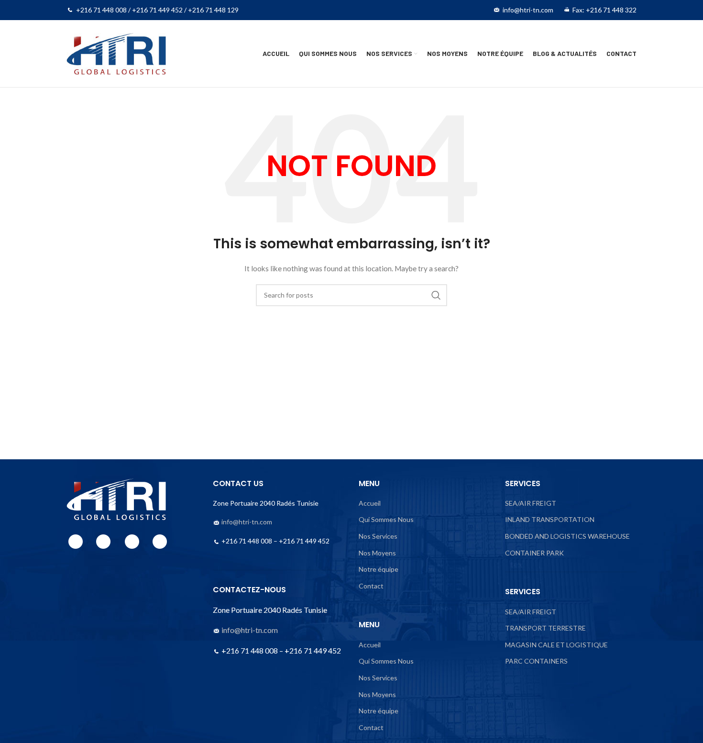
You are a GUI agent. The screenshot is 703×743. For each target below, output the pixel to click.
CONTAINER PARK (534, 553)
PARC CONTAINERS (536, 661)
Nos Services (378, 536)
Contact (371, 586)
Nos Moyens (377, 553)
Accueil (370, 503)
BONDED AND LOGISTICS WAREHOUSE (567, 536)
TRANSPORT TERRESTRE (545, 628)
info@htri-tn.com (246, 522)
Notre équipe (378, 569)
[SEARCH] (436, 295)
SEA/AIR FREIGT (530, 503)
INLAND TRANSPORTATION (549, 519)
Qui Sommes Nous (386, 519)
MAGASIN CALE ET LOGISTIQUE (556, 645)
